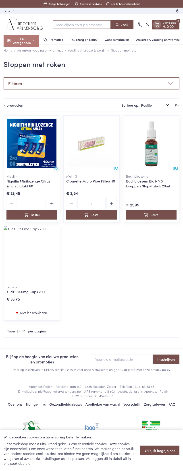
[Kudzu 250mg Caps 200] (32, 254)
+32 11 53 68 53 (143, 386)
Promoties (55, 39)
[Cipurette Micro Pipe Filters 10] (91, 143)
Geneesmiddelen (117, 39)
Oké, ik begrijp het (160, 450)
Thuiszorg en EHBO (84, 39)
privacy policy (160, 369)
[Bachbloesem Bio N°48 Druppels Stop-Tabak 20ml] (151, 143)
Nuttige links (36, 404)
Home (8, 50)
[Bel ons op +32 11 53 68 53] (140, 24)
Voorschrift (131, 404)
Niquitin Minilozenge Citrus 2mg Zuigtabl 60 (28, 183)
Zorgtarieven (154, 404)
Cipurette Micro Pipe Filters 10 (90, 180)
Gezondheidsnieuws (65, 404)
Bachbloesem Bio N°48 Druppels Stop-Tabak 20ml (148, 183)
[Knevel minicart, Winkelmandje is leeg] (157, 25)
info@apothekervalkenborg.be (59, 391)
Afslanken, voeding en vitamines (40, 50)
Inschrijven (166, 359)
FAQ (171, 404)
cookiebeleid (20, 463)
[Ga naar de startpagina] (26, 24)
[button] (91, 83)
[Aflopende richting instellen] (176, 105)
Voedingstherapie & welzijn (87, 50)
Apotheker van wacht (102, 404)
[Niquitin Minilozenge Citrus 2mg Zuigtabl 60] (32, 143)
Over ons (15, 404)
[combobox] (82, 24)
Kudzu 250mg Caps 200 (25, 291)
